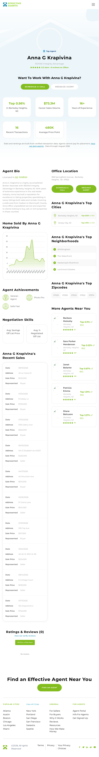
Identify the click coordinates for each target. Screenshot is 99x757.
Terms (41, 745)
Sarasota (30, 725)
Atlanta (7, 711)
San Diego (31, 718)
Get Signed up (80, 718)
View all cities (32, 704)
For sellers (55, 711)
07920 (74, 295)
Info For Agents (81, 714)
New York (31, 711)
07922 (82, 295)
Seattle (30, 729)
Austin (6, 714)
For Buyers (55, 714)
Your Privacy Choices (64, 747)
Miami (6, 729)
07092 (65, 295)
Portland (30, 714)
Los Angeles (9, 725)
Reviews (54, 721)
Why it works (57, 718)
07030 (56, 295)
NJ (16, 177)
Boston (7, 718)
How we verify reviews (25, 636)
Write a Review (25, 642)
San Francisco (33, 721)
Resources (55, 725)
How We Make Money (57, 730)
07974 (91, 295)
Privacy (51, 745)
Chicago (7, 721)
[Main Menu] (93, 4)
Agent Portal (79, 711)
